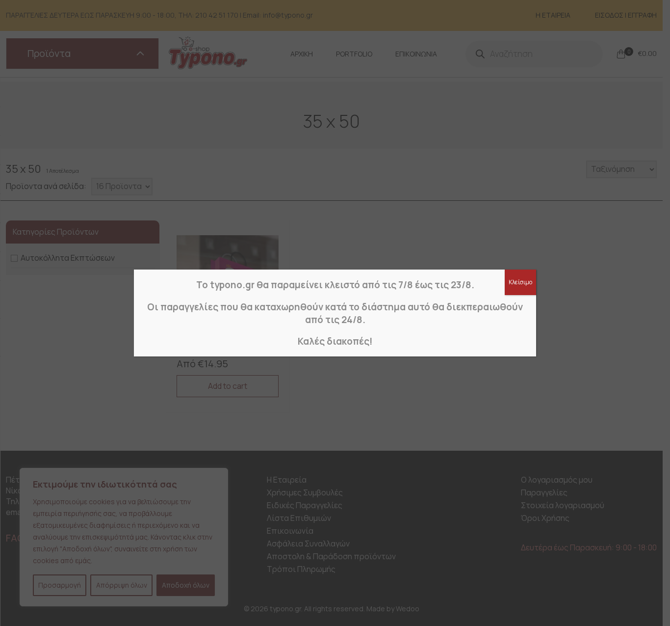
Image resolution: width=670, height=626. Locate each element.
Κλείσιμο (520, 282)
